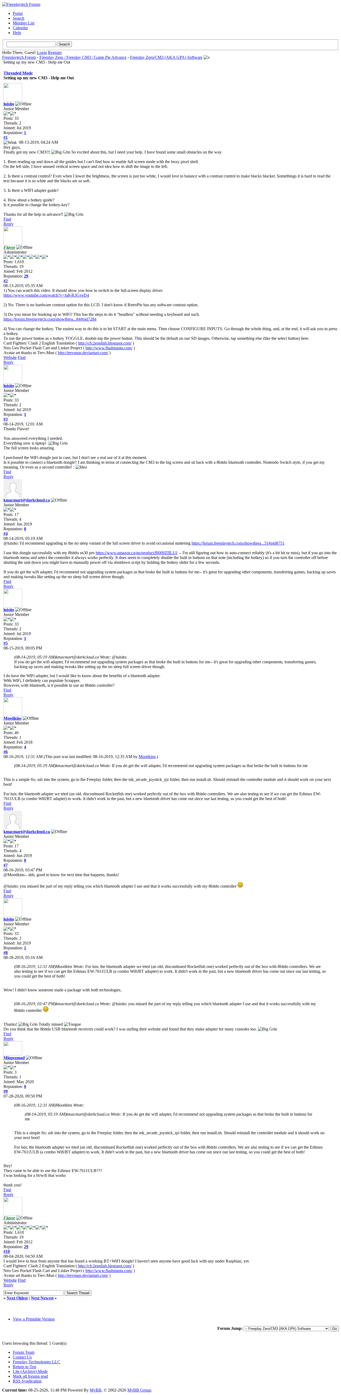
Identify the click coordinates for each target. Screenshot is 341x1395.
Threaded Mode (18, 73)
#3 (5, 419)
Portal (18, 13)
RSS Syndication (27, 1381)
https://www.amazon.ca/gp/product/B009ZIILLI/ (137, 552)
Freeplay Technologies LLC (36, 1362)
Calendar (20, 28)
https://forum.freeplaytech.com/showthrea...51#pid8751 (238, 543)
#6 (5, 752)
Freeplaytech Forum (19, 57)
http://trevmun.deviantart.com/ (83, 352)
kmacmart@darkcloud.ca (26, 500)
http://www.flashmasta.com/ (109, 348)
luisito (8, 104)
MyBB (96, 1390)
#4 (5, 533)
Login (42, 52)
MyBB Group (139, 1390)
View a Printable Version (34, 1319)
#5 (5, 643)
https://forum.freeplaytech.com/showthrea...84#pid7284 (49, 319)
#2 (5, 281)
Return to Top (24, 1366)
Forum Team (23, 1352)
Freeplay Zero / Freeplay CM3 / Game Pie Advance (83, 57)
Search (18, 18)
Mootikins (12, 718)
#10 (6, 1251)
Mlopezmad (14, 1057)
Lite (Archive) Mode (30, 1371)
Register (55, 52)
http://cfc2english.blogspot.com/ (105, 343)
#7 (5, 865)
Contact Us (22, 1357)
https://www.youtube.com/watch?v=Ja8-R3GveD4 (46, 295)
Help (17, 32)
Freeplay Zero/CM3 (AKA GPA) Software (166, 57)
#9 (5, 1091)
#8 (5, 952)
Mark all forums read (30, 1376)
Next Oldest (17, 1298)
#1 (5, 137)
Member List (23, 23)
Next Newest (42, 1298)
